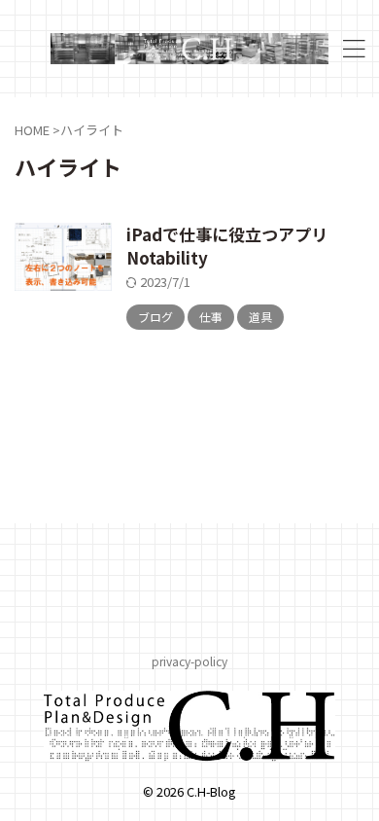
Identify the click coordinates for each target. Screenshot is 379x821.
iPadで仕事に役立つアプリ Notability (235, 245)
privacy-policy (189, 661)
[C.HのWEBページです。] (189, 48)
